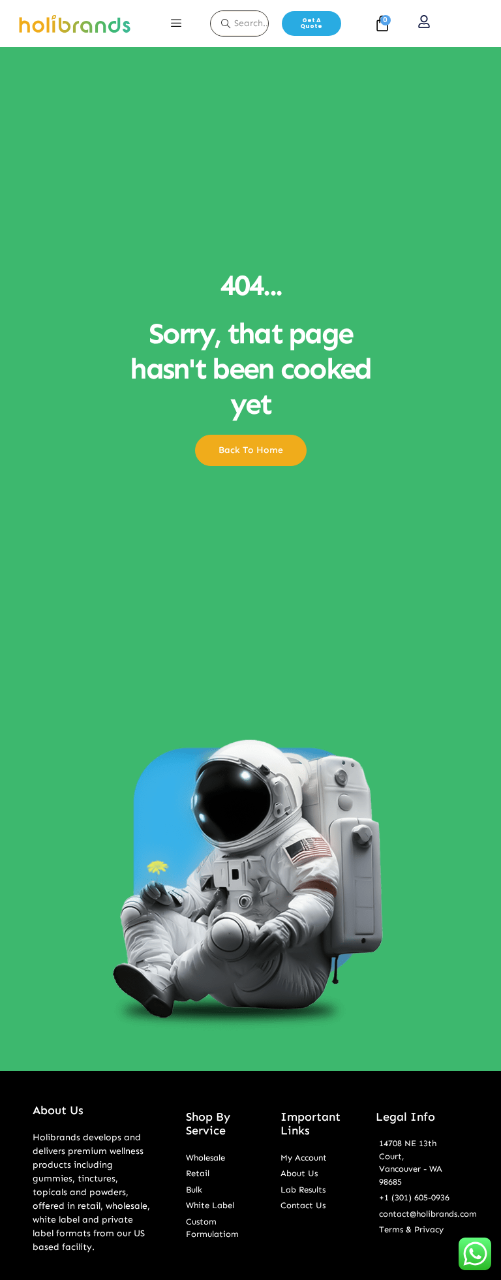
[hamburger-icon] (175, 23)
